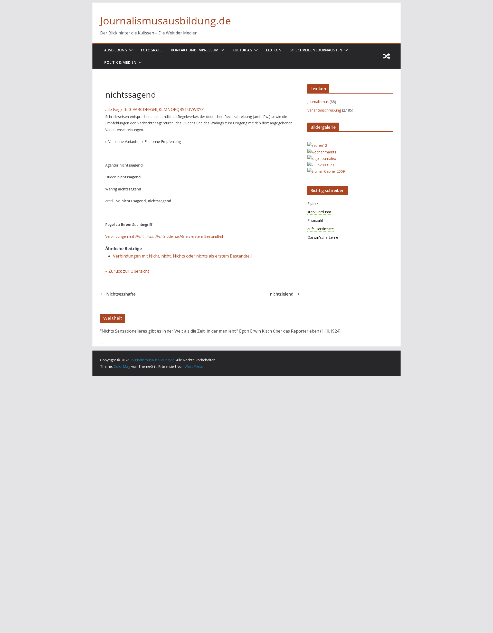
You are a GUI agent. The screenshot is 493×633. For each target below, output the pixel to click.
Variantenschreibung (324, 110)
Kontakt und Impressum (195, 50)
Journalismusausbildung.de (165, 20)
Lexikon (273, 50)
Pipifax (312, 203)
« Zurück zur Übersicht (127, 271)
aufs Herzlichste (320, 228)
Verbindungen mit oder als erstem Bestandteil (164, 236)
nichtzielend (281, 294)
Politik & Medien (120, 62)
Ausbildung (115, 50)
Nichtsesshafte (121, 294)
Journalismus (318, 101)
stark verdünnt (319, 211)
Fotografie (152, 50)
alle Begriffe (117, 109)
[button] (130, 50)
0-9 (132, 109)
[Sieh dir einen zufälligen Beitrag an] (387, 56)
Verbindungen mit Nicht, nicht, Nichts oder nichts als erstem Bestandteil (182, 256)
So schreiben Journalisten (316, 50)
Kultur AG (242, 50)
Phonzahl (315, 220)
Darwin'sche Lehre (322, 237)
